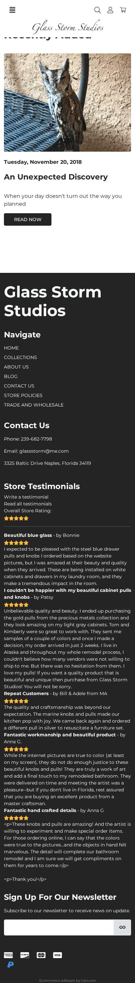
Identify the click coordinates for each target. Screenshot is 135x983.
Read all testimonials (28, 504)
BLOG (11, 376)
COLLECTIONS (20, 357)
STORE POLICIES (23, 395)
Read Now (28, 219)
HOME (11, 348)
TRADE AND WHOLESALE (34, 405)
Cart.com (88, 980)
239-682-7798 (36, 439)
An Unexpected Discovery (56, 176)
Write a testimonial (26, 497)
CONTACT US (19, 386)
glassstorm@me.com (44, 451)
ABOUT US (16, 367)
